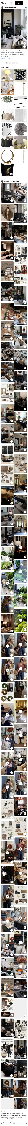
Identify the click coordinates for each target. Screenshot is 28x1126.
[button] (26, 3)
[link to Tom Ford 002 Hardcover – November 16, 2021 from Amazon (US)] (7, 129)
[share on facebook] (6, 63)
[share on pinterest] (10, 63)
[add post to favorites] (24, 46)
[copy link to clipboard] (17, 63)
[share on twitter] (13, 63)
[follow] (26, 8)
